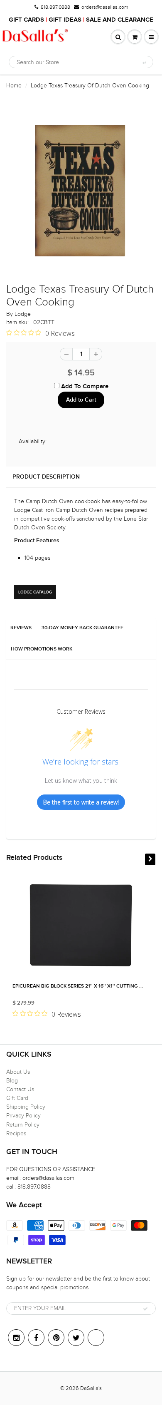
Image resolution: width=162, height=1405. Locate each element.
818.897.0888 (55, 7)
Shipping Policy (25, 1106)
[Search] (144, 62)
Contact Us (20, 1089)
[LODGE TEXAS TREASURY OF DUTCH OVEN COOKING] (81, 190)
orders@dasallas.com (104, 7)
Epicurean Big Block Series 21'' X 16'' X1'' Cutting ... (77, 986)
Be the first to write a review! (81, 802)
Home (14, 85)
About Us (18, 1071)
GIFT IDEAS (65, 20)
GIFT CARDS (26, 20)
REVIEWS (21, 628)
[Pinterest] (56, 1337)
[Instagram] (16, 1337)
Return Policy (22, 1124)
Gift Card (17, 1098)
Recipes (16, 1133)
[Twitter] (76, 1337)
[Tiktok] (96, 1337)
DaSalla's (91, 1388)
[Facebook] (36, 1337)
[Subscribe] (145, 1309)
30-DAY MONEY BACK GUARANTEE (82, 628)
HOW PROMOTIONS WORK (41, 649)
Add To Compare (83, 386)
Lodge (23, 314)
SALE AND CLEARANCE (119, 20)
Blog (12, 1080)
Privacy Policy (23, 1115)
